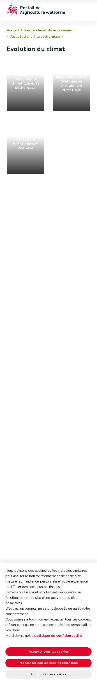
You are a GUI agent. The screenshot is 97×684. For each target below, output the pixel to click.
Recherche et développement (49, 30)
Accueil (13, 30)
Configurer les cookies (48, 674)
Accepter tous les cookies (49, 651)
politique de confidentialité (58, 635)
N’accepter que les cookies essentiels (49, 663)
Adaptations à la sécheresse (35, 36)
